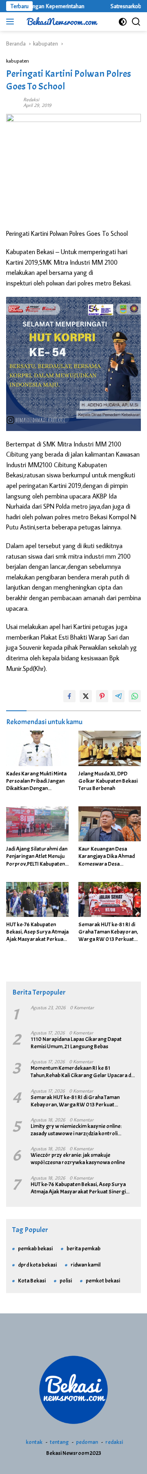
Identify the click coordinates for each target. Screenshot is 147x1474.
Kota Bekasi (32, 1280)
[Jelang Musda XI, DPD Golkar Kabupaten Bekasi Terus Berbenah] (109, 748)
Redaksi (31, 99)
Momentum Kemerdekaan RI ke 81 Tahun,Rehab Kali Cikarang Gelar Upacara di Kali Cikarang (81, 1072)
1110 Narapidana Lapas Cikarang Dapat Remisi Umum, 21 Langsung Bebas (76, 1043)
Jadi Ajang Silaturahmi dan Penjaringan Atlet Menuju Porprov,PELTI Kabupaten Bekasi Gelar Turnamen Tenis (36, 856)
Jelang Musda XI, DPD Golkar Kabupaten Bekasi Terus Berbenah (108, 781)
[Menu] (11, 21)
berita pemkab (83, 1248)
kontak (34, 1442)
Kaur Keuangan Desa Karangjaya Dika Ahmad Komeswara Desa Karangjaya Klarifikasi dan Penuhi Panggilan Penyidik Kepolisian (108, 856)
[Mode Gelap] (122, 21)
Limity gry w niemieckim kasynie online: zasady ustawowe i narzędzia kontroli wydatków (76, 1130)
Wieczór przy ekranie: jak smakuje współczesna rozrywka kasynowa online (78, 1159)
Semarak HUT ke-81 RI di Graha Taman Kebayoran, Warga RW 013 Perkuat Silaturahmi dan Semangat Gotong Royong (109, 932)
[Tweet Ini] (86, 696)
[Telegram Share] (118, 696)
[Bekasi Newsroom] (61, 21)
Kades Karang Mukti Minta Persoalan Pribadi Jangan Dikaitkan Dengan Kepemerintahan (36, 781)
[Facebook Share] (69, 696)
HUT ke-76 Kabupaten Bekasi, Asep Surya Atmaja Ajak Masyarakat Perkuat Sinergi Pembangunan (37, 932)
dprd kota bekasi (37, 1264)
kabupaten (17, 60)
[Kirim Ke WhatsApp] (135, 696)
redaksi (114, 1442)
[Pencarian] (136, 21)
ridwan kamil (85, 1264)
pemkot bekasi (103, 1280)
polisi (66, 1280)
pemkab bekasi (35, 1248)
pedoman (87, 1442)
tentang (59, 1442)
